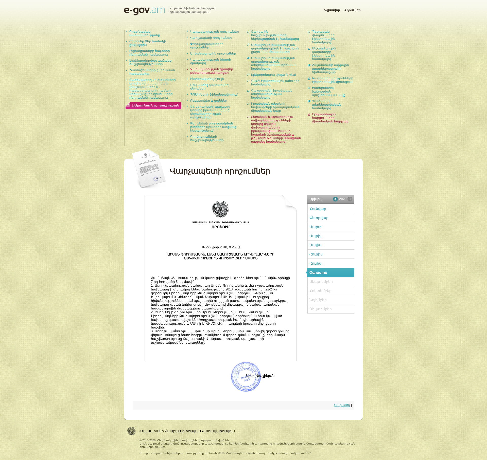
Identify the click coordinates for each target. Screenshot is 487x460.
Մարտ (315, 227)
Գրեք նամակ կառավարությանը (144, 33)
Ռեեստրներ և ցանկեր (208, 100)
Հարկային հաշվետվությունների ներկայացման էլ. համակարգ (275, 35)
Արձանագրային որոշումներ (213, 53)
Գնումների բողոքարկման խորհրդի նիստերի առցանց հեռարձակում (213, 127)
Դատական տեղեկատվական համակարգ (326, 104)
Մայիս (315, 245)
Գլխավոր (332, 9)
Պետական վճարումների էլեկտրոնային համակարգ (323, 37)
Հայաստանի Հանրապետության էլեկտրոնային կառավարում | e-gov (169, 11)
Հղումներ (352, 9)
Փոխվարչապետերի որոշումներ (206, 45)
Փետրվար (318, 218)
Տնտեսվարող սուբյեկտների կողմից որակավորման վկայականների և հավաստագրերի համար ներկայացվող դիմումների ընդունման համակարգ (152, 88)
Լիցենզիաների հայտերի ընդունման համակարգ (149, 52)
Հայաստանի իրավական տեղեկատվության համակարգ (271, 94)
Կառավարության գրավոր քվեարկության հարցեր (211, 71)
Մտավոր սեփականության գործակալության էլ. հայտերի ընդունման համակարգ (275, 48)
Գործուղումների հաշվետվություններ (207, 138)
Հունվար (317, 209)
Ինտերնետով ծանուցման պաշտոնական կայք (328, 91)
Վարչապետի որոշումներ (211, 38)
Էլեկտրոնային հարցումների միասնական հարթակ (330, 118)
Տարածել (342, 405)
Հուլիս (315, 263)
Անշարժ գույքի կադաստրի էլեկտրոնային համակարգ (324, 54)
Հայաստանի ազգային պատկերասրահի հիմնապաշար (330, 68)
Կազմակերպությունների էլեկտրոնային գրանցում (332, 80)
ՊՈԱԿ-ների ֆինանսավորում (214, 94)
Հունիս (316, 254)
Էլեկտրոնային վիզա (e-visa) (273, 75)
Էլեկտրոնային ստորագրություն (155, 105)
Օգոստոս (318, 272)
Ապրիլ (315, 236)
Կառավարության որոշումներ (214, 31)
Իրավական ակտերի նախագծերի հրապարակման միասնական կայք (275, 107)
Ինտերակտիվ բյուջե (207, 79)
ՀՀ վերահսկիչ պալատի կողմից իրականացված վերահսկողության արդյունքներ (210, 112)
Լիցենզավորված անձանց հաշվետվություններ (150, 62)
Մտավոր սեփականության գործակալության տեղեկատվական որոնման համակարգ (274, 63)
